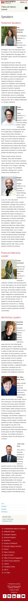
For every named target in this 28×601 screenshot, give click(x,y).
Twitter (19, 596)
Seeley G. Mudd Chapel (7, 519)
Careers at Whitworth (10, 543)
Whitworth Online (9, 531)
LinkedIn (14, 596)
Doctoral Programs (10, 537)
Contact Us (14, 592)
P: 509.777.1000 (14, 590)
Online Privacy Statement (12, 561)
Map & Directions (9, 552)
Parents (6, 564)
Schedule (4, 506)
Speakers (4, 509)
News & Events (9, 555)
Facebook (5, 596)
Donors (6, 549)
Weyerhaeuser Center (7, 521)
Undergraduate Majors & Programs (15, 528)
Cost (2, 503)
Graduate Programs (10, 534)
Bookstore (7, 540)
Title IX (6, 569)
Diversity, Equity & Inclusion (12, 546)
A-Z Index (7, 572)
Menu (22, 2)
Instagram (9, 596)
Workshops (4, 511)
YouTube (23, 596)
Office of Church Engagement (13, 558)
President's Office (9, 567)
